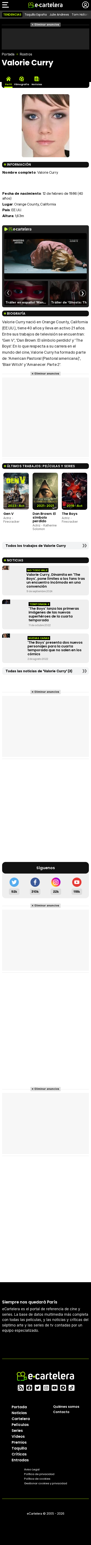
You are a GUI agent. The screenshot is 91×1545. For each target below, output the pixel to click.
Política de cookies (37, 1479)
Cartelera (21, 1418)
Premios (19, 1442)
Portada (8, 54)
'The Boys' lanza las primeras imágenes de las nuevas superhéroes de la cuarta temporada (54, 614)
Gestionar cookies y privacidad (45, 1483)
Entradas (20, 1460)
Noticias (19, 1412)
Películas (20, 1424)
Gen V (8, 513)
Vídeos (18, 1436)
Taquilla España (36, 14)
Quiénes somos (66, 1406)
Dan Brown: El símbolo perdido (44, 517)
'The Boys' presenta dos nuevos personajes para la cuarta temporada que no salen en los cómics (55, 648)
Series (17, 1430)
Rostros (26, 54)
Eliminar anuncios (46, 24)
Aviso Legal (32, 1469)
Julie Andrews (59, 14)
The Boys (69, 513)
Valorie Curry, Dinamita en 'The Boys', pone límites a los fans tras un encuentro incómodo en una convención (55, 580)
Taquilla (19, 1448)
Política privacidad (39, 1474)
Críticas (19, 1454)
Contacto (61, 1412)
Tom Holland (81, 14)
